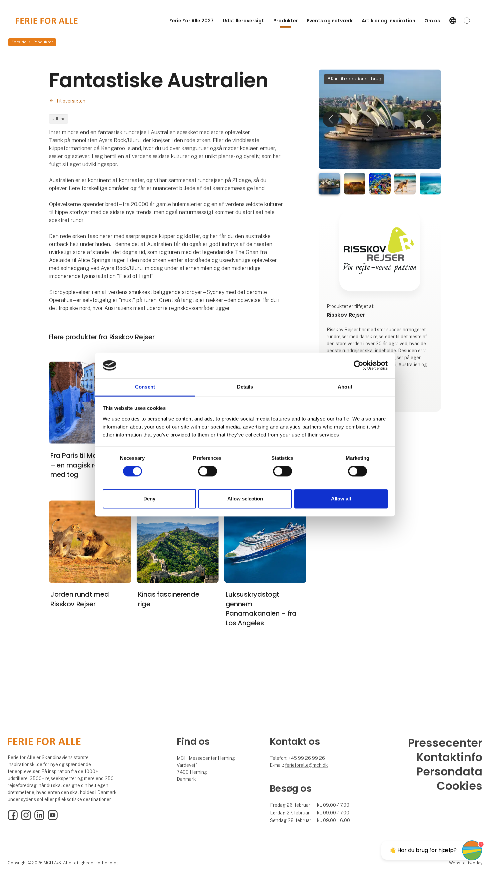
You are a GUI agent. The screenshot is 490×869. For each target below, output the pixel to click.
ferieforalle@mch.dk (306, 765)
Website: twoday (465, 862)
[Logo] (46, 21)
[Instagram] (26, 818)
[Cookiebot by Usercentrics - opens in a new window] (358, 366)
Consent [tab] (145, 387)
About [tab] (345, 387)
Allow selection (245, 498)
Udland (58, 118)
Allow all (341, 498)
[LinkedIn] (39, 818)
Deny (149, 498)
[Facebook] (13, 818)
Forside (18, 42)
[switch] (207, 471)
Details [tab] (245, 387)
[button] (331, 119)
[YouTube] (53, 818)
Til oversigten (70, 101)
